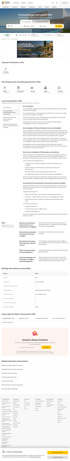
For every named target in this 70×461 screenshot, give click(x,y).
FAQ (25, 406)
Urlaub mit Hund (5, 400)
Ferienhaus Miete (16, 404)
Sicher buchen (27, 404)
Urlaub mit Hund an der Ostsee (6, 403)
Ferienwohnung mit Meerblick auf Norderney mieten (6, 420)
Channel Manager (49, 400)
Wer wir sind (60, 400)
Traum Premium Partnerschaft (38, 403)
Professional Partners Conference (50, 405)
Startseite (4, 39)
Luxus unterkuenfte (16, 422)
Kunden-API (48, 402)
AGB (58, 412)
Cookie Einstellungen (58, 457)
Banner (36, 408)
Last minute (15, 414)
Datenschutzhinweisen (35, 457)
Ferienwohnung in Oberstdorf (5, 443)
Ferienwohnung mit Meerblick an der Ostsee (6, 427)
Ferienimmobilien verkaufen (61, 409)
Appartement (15, 412)
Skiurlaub (15, 420)
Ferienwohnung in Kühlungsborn (5, 439)
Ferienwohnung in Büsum (6, 436)
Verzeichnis (60, 420)
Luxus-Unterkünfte (14, 39)
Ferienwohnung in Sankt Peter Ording (6, 446)
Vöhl (8, 39)
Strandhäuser (15, 426)
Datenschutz (60, 414)
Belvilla (59, 422)
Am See (14, 418)
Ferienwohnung (16, 406)
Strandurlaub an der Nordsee (5, 414)
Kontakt (25, 408)
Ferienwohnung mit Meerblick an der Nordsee (7, 424)
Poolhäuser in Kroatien (6, 416)
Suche (25, 400)
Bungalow (15, 402)
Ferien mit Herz (60, 404)
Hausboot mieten (16, 400)
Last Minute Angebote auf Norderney (6, 434)
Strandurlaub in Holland (6, 409)
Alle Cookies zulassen (58, 452)
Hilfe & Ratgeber (38, 406)
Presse (59, 402)
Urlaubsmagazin (27, 402)
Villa (14, 408)
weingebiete (15, 424)
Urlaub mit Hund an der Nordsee (6, 407)
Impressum (60, 416)
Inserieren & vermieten (39, 400)
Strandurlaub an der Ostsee (7, 411)
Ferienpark (15, 410)
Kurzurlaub (15, 416)
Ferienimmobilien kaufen (62, 406)
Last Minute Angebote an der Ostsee (6, 431)
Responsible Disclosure (62, 418)
